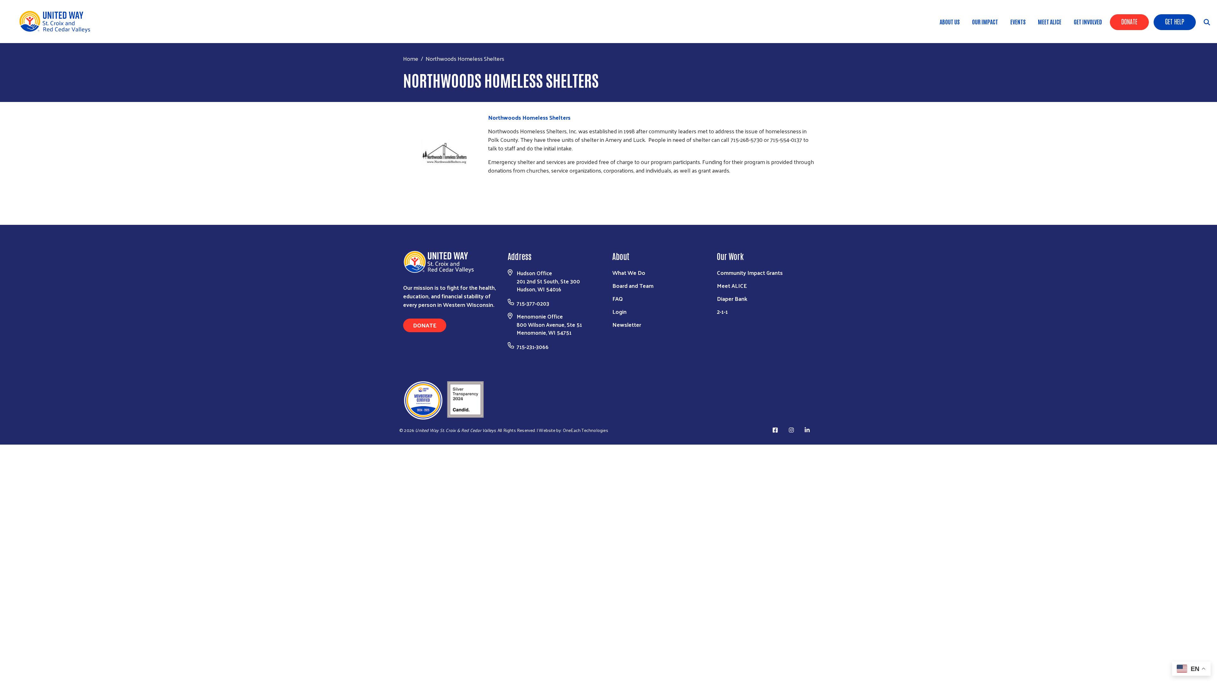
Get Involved (1088, 21)
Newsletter (626, 324)
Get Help (1174, 21)
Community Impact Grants (750, 272)
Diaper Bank (732, 298)
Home (410, 58)
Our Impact (985, 21)
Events (1018, 21)
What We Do (628, 272)
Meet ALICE (1049, 21)
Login (619, 311)
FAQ (617, 298)
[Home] (57, 21)
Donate (1129, 21)
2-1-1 (722, 311)
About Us (950, 21)
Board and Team (633, 285)
